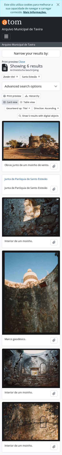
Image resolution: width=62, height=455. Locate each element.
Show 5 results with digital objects (40, 115)
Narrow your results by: (31, 53)
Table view (29, 102)
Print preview (13, 95)
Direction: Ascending (45, 108)
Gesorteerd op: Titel (17, 108)
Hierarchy (33, 95)
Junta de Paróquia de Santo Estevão (26, 179)
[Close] (58, 4)
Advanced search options (23, 86)
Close (21, 61)
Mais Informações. (35, 12)
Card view (11, 102)
